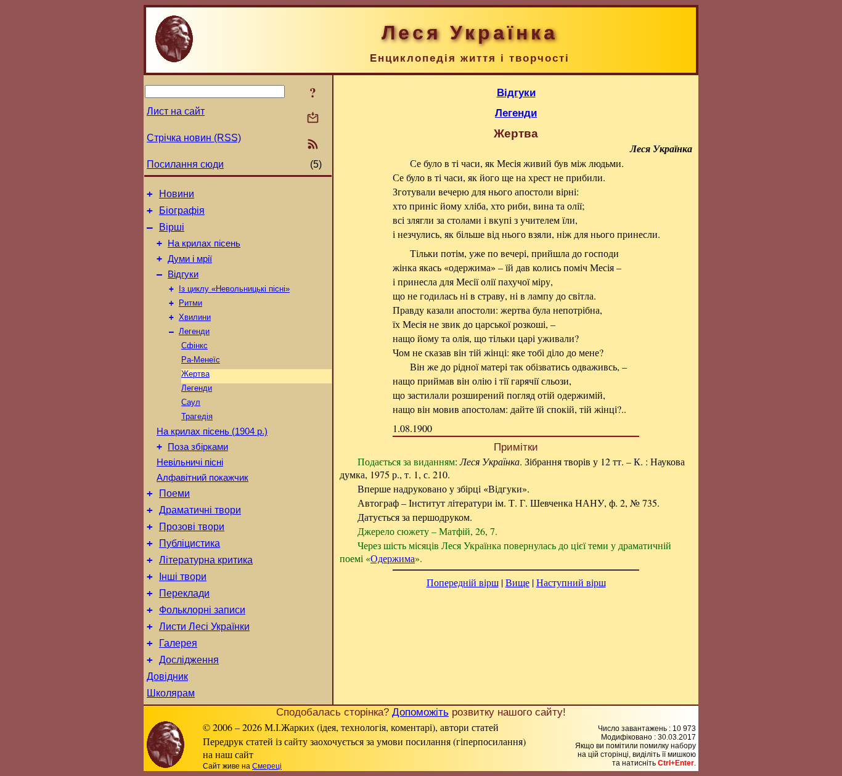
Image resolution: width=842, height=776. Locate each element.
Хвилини (195, 317)
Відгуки (183, 274)
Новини (176, 194)
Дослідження (189, 660)
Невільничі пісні (190, 462)
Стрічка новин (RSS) (194, 138)
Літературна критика (206, 560)
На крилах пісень (204, 243)
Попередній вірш (463, 582)
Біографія (182, 210)
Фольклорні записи (202, 610)
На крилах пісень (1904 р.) (212, 431)
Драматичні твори (200, 510)
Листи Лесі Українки (204, 626)
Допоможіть (420, 712)
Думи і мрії (190, 259)
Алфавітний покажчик (202, 478)
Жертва (195, 373)
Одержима (392, 558)
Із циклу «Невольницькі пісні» (234, 288)
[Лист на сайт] (313, 118)
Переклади (184, 593)
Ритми (190, 303)
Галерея (178, 643)
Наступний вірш (571, 582)
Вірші (171, 227)
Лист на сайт (176, 111)
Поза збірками (198, 447)
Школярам (171, 693)
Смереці (267, 766)
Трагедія (197, 416)
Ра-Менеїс (200, 359)
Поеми (174, 493)
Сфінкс (194, 345)
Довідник (167, 676)
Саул (190, 402)
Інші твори (182, 576)
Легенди (194, 331)
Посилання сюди (185, 164)
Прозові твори (191, 526)
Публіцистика (189, 543)
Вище (517, 582)
